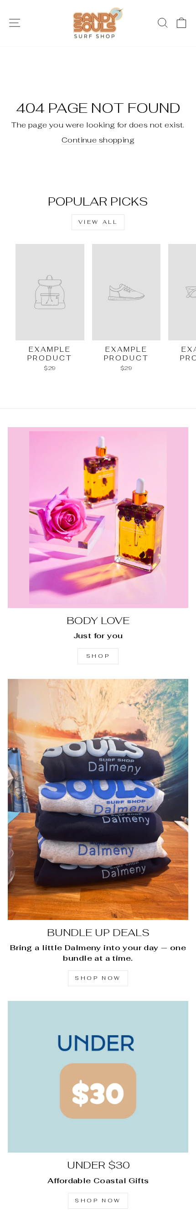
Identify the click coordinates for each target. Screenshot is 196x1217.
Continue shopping (98, 140)
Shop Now (98, 978)
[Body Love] (98, 517)
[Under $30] (98, 1077)
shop (98, 656)
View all (98, 222)
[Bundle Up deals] (98, 799)
